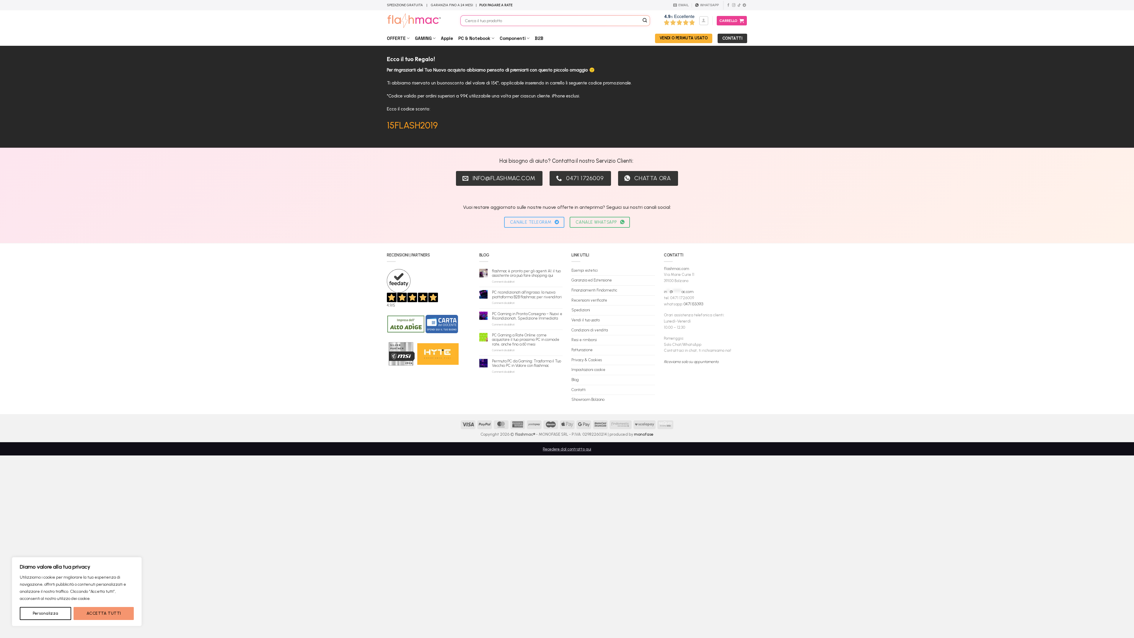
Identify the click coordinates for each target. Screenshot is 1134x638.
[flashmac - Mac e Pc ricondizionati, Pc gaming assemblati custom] (419, 20)
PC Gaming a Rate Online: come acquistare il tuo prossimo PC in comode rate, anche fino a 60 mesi (525, 339)
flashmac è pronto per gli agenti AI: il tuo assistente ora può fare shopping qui (526, 273)
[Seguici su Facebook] (728, 5)
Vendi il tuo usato (585, 320)
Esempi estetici (584, 270)
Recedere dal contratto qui (567, 449)
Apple (447, 38)
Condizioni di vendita (589, 330)
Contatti (578, 390)
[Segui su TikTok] (739, 5)
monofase (644, 434)
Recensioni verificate (589, 300)
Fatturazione (582, 350)
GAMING (423, 38)
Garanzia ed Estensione (591, 280)
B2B (539, 38)
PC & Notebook (474, 38)
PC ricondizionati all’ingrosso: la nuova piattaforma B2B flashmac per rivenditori (527, 294)
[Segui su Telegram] (744, 5)
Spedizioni (580, 310)
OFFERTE (396, 38)
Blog (575, 379)
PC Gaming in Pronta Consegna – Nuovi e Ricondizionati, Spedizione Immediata (527, 316)
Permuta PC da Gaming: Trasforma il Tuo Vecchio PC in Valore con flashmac (526, 363)
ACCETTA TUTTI (104, 613)
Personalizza (45, 613)
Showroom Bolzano (588, 399)
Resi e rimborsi (584, 340)
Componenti (513, 38)
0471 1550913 (693, 304)
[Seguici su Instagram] (733, 5)
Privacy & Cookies (586, 360)
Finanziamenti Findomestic (594, 290)
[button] (703, 20)
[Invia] (645, 20)
